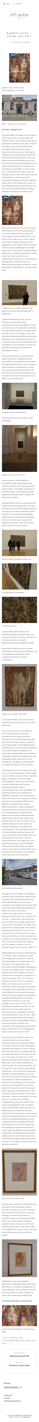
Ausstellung (10, 1340)
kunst (22, 1340)
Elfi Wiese (26, 42)
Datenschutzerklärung (12, 1401)
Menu (8, 4)
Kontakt (7, 1398)
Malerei (28, 1340)
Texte (21, 1338)
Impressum (8, 1395)
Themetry (26, 1417)
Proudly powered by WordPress (19, 1415)
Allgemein (14, 1338)
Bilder (18, 1340)
